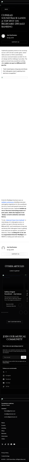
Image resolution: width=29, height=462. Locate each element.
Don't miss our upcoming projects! (13, 346)
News (3, 423)
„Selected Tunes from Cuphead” (15, 220)
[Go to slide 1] (1, 312)
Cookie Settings (5, 456)
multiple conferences (7, 202)
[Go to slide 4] (5, 312)
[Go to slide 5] (6, 312)
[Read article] (20, 305)
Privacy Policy (6, 362)
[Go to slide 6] (7, 312)
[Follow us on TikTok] (5, 444)
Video (3, 439)
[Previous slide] (21, 312)
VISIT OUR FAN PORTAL (14, 321)
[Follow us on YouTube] (14, 444)
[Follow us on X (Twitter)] (2, 444)
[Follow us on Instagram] (8, 444)
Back (6, 9)
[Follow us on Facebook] (11, 444)
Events (3, 425)
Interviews (4, 436)
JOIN (23, 357)
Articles (3, 428)
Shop (2, 431)
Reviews (3, 433)
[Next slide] (26, 312)
